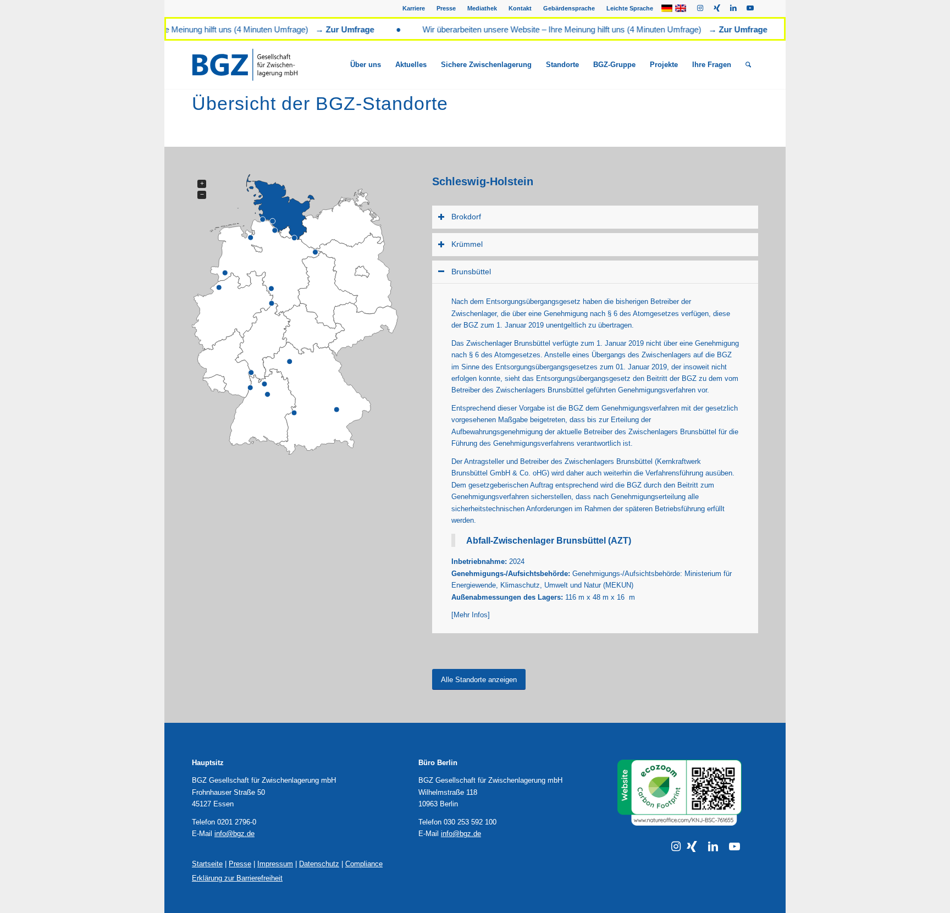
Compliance (364, 864)
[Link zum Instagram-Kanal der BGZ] (676, 846)
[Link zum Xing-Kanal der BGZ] (692, 846)
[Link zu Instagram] (700, 8)
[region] (595, 458)
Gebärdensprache (569, 8)
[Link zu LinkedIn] (733, 8)
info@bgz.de (234, 833)
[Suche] (748, 65)
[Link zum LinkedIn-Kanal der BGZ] (713, 846)
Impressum (275, 864)
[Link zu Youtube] (750, 8)
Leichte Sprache (629, 8)
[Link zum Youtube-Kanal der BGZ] (734, 846)
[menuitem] (414, 8)
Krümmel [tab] (467, 244)
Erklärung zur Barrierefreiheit (237, 878)
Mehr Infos (471, 615)
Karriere (413, 8)
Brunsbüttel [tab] (471, 271)
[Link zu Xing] (717, 8)
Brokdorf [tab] (466, 216)
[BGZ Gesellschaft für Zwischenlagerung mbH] (258, 65)
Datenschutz (319, 864)
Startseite (207, 864)
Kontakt (520, 8)
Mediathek (482, 8)
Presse (446, 8)
